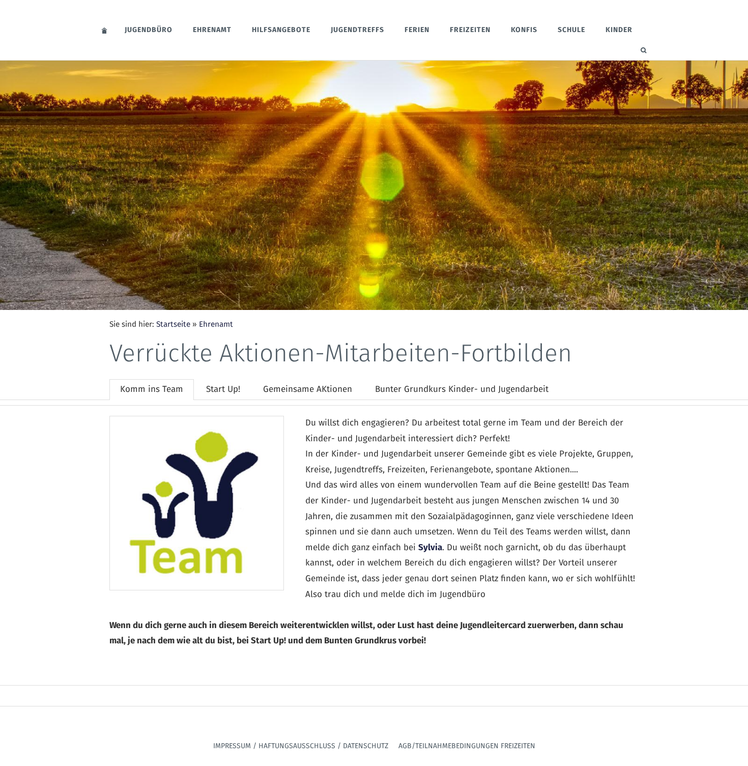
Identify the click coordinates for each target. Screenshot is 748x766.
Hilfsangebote (281, 30)
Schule (571, 30)
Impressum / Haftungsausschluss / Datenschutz (300, 746)
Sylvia (430, 548)
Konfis (524, 30)
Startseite (173, 324)
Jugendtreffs (357, 30)
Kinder (619, 30)
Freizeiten (470, 30)
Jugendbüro (148, 30)
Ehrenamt (212, 30)
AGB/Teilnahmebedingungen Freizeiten (466, 746)
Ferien (417, 30)
